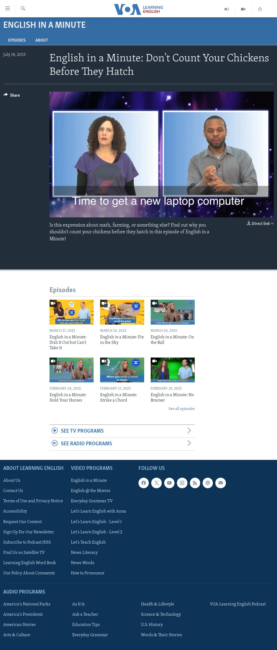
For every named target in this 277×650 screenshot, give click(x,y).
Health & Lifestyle (157, 604)
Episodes (17, 40)
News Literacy (84, 552)
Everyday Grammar (90, 635)
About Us (11, 481)
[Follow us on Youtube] (169, 483)
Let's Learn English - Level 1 (96, 522)
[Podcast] (208, 483)
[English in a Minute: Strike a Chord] (122, 370)
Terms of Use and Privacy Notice (33, 501)
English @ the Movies (90, 491)
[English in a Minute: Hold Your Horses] (72, 370)
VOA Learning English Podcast (238, 604)
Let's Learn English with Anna (98, 511)
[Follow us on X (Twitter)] (156, 483)
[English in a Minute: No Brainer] (173, 370)
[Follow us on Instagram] (182, 483)
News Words (82, 563)
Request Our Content (22, 522)
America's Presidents (23, 614)
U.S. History (152, 625)
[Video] (243, 9)
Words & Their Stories (161, 635)
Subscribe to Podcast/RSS (27, 542)
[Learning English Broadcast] (227, 9)
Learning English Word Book (29, 563)
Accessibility (15, 511)
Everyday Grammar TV (92, 501)
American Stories (19, 625)
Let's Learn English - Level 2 (96, 532)
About (41, 40)
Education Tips (86, 625)
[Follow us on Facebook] (143, 483)
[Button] (12, 97)
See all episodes (182, 409)
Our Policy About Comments (29, 573)
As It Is (78, 604)
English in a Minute (89, 481)
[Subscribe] (220, 483)
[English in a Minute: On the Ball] (173, 312)
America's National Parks (26, 604)
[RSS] (195, 483)
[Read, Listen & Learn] (260, 9)
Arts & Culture (16, 635)
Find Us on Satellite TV (24, 552)
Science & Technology (161, 614)
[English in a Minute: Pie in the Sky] (122, 312)
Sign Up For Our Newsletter (28, 532)
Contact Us (13, 491)
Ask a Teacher (85, 614)
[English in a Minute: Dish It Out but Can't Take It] (72, 312)
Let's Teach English (88, 542)
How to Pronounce (87, 573)
